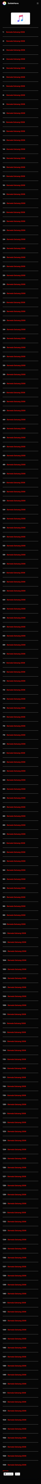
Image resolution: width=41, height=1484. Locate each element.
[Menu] (38, 3)
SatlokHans (13, 3)
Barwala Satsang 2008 (15, 32)
